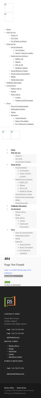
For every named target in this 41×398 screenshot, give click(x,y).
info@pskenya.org (13, 337)
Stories (13, 112)
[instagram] (25, 311)
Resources (14, 115)
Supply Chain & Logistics (24, 53)
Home (9, 29)
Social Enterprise (17, 47)
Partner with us (16, 88)
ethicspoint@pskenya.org (15, 374)
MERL (13, 77)
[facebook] (7, 311)
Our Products (19, 50)
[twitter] (19, 311)
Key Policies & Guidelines (24, 124)
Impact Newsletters (22, 121)
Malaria (18, 62)
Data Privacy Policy (15, 357)
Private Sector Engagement (20, 74)
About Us (14, 35)
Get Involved (11, 86)
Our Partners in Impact (19, 41)
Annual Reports (20, 118)
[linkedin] (13, 311)
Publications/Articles (18, 109)
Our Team (14, 38)
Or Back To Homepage (12, 285)
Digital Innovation (17, 80)
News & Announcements (19, 106)
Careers (18, 97)
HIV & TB (19, 65)
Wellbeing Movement (14, 83)
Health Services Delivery (19, 56)
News (9, 103)
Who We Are (11, 32)
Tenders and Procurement (24, 100)
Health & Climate (21, 68)
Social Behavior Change (19, 71)
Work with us (15, 94)
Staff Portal (12, 351)
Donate (13, 91)
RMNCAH (19, 59)
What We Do (11, 44)
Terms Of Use (21, 388)
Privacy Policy (9, 388)
